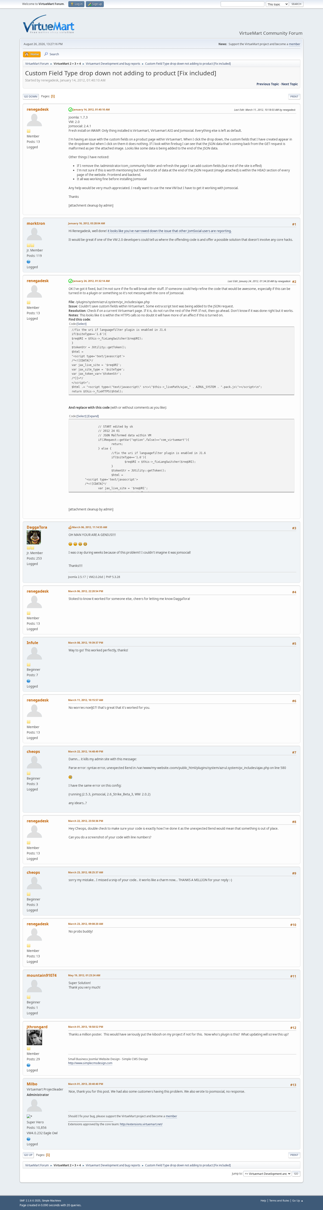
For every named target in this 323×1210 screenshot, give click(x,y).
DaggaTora (37, 527)
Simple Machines (51, 1200)
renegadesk (38, 109)
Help (263, 1200)
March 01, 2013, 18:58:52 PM (85, 1026)
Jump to (237, 1173)
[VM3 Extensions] (29, 1138)
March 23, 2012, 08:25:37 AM (85, 872)
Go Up (28, 1155)
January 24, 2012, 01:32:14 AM (91, 281)
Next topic (289, 84)
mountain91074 (42, 975)
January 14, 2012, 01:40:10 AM (91, 109)
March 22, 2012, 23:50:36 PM (85, 821)
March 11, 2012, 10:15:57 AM (85, 700)
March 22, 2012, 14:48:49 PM (85, 751)
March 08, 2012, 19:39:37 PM (85, 642)
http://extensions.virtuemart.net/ (141, 1124)
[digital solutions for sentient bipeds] (29, 261)
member (294, 44)
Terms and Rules (279, 1200)
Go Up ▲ (297, 1200)
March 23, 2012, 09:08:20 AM (85, 924)
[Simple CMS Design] (29, 1064)
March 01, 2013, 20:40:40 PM (85, 1084)
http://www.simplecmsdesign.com (90, 1063)
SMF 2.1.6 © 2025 (30, 1200)
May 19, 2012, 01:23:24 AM (84, 975)
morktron (36, 223)
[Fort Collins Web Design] (29, 680)
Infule (32, 642)
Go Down (30, 96)
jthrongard (37, 1026)
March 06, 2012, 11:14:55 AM (89, 527)
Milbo (32, 1084)
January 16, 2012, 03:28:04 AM (86, 223)
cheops (33, 751)
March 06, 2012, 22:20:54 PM (85, 591)
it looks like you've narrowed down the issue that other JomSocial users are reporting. (170, 231)
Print (294, 96)
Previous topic (268, 84)
